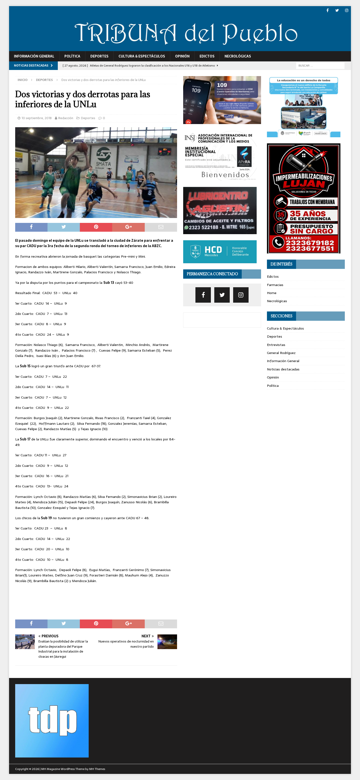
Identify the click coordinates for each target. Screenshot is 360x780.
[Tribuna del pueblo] (180, 48)
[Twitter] (337, 10)
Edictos (207, 56)
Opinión (182, 56)
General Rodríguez (281, 353)
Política (72, 56)
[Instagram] (346, 10)
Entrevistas (276, 344)
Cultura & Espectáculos (142, 56)
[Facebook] (327, 10)
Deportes (99, 56)
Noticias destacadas (283, 369)
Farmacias (275, 284)
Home (271, 293)
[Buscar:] (320, 65)
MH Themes (97, 769)
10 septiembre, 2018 (37, 118)
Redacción (65, 118)
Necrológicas (238, 56)
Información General (34, 56)
